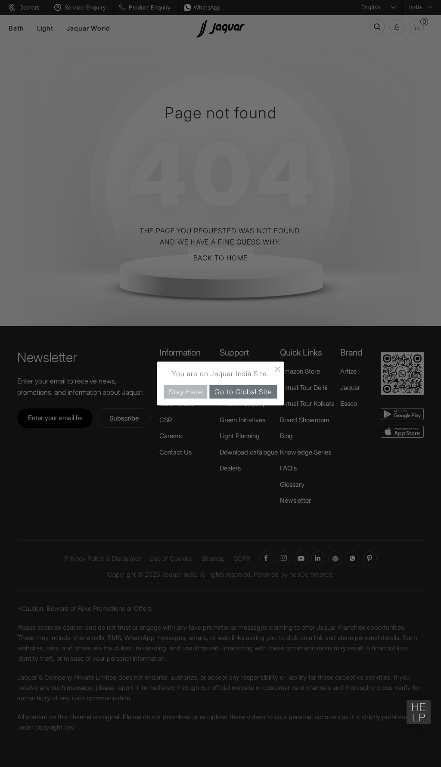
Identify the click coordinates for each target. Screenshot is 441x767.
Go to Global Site (243, 391)
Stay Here (185, 391)
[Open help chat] (419, 712)
